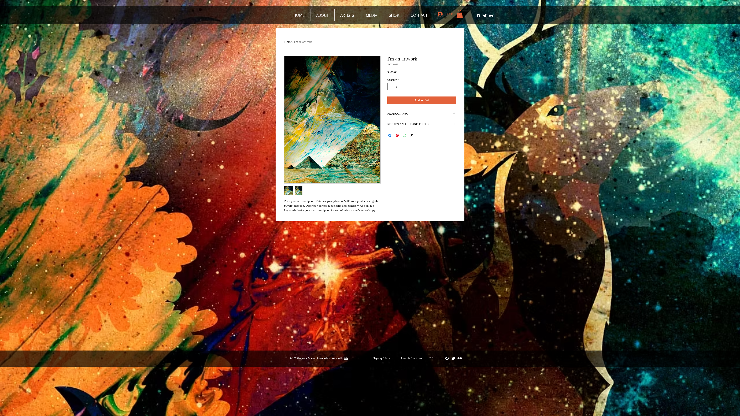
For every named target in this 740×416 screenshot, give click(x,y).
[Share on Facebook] (390, 135)
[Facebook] (478, 15)
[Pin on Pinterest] (397, 135)
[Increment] (402, 86)
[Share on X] (412, 135)
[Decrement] (390, 86)
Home (288, 42)
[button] (459, 14)
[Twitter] (485, 15)
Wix (346, 358)
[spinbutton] (396, 86)
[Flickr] (491, 15)
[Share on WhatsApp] (404, 135)
